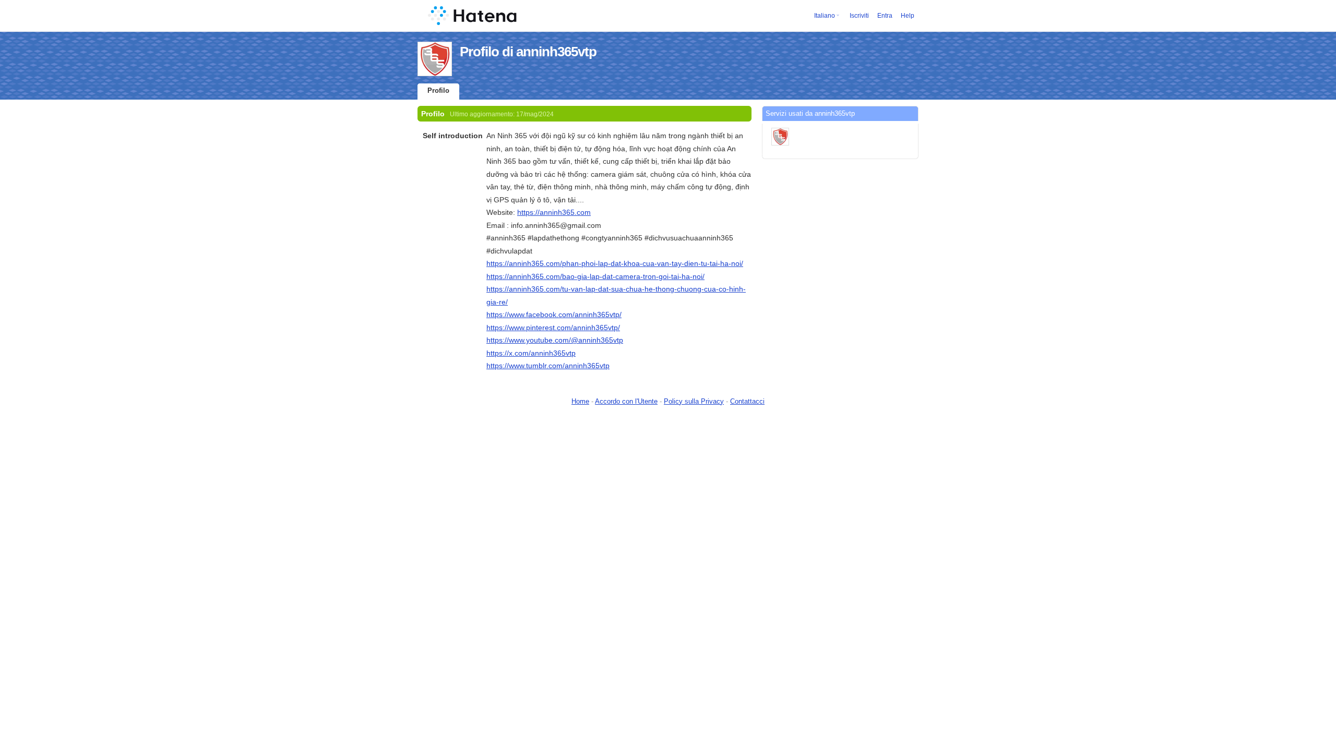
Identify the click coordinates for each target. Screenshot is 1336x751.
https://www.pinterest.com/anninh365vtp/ (553, 327)
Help (907, 15)
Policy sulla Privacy (694, 401)
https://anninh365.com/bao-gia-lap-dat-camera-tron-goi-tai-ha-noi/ (595, 276)
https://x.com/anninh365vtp (531, 353)
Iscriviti (859, 15)
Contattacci (747, 401)
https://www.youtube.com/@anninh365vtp (554, 340)
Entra (884, 15)
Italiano (824, 15)
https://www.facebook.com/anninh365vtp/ (554, 314)
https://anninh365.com (554, 212)
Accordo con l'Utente (626, 401)
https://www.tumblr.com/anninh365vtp (548, 365)
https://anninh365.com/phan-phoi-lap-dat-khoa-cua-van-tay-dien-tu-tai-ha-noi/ (614, 263)
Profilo (438, 90)
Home (580, 401)
